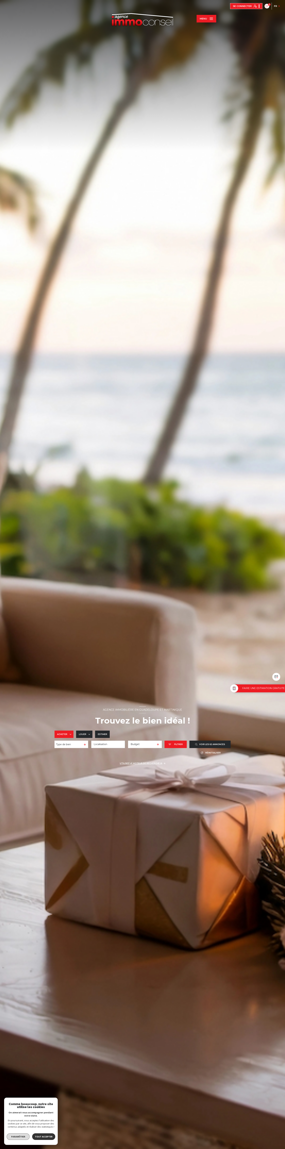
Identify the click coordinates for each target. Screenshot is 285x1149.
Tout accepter (43, 1136)
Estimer (102, 734)
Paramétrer (18, 1136)
